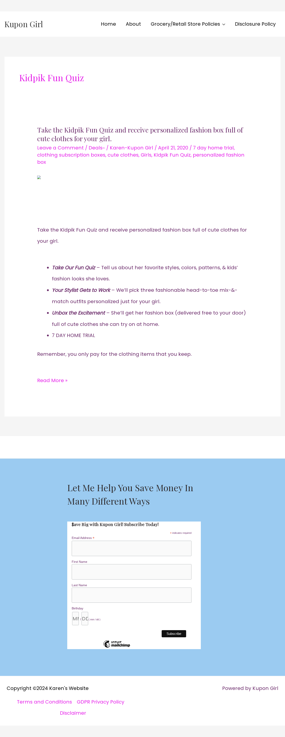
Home (108, 24)
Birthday (77, 608)
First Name (79, 561)
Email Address (83, 538)
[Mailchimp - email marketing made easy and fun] (116, 647)
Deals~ (97, 147)
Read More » (52, 379)
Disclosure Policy (255, 24)
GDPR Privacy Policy (100, 701)
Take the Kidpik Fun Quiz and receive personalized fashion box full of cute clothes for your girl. (140, 134)
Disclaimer (73, 713)
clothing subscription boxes (71, 154)
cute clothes (123, 154)
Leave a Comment (60, 147)
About (133, 24)
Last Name (79, 585)
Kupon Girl (23, 24)
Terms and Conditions (44, 701)
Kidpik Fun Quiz (172, 154)
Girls (146, 154)
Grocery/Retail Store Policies (185, 24)
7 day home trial (213, 147)
